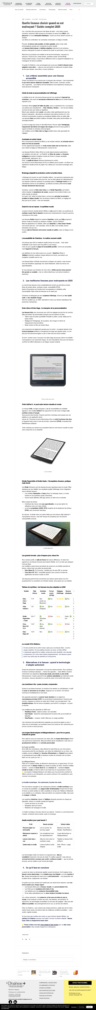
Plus (71, 9)
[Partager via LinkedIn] (26, 939)
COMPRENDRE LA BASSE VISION (18, 4)
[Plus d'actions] (73, 19)
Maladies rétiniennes (31, 9)
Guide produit (25, 934)
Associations (42, 9)
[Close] (94, 1007)
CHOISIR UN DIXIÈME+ (38, 4)
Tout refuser (81, 1007)
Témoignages (52, 9)
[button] (79, 9)
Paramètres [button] (74, 1007)
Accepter (89, 1007)
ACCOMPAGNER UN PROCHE (28, 4)
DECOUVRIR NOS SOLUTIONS (47, 990)
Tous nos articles (19, 9)
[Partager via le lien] (29, 939)
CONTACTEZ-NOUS (77, 3)
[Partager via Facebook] (22, 939)
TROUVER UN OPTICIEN (68, 4)
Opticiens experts (62, 9)
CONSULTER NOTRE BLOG (58, 4)
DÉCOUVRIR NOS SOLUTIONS (48, 4)
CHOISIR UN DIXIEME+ (45, 988)
